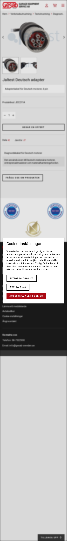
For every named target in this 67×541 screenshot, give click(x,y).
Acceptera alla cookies (26, 296)
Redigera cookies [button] (22, 278)
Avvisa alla (18, 287)
